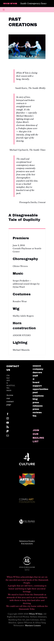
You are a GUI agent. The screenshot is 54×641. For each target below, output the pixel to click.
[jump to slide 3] (24, 56)
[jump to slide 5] (29, 56)
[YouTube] (7, 422)
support (37, 386)
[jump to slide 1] (19, 56)
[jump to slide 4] (27, 56)
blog (35, 399)
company (38, 369)
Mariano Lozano (33, 625)
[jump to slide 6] (32, 56)
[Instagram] (7, 418)
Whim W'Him (35, 614)
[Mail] (7, 435)
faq (34, 416)
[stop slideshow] (37, 56)
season (37, 366)
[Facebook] (7, 414)
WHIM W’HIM (10, 3)
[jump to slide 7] (35, 56)
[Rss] (7, 427)
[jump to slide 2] (21, 56)
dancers (37, 372)
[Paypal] (7, 431)
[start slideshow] (16, 56)
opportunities (40, 389)
